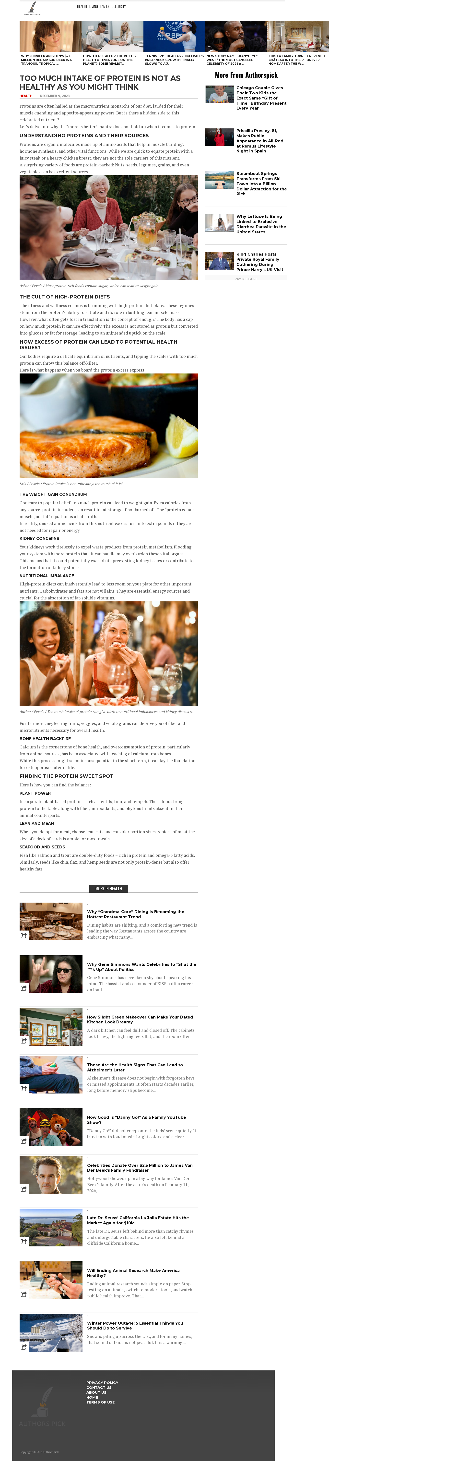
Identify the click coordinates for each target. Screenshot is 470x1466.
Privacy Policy (102, 1382)
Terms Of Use (100, 1402)
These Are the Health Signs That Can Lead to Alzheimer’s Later (135, 1067)
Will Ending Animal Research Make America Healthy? (133, 1273)
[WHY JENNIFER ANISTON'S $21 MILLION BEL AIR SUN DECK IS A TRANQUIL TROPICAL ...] (51, 36)
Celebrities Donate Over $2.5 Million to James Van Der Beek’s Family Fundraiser (140, 1168)
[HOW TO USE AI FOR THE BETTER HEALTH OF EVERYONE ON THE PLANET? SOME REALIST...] (112, 36)
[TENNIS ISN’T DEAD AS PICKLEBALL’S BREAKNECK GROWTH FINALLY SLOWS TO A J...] (174, 36)
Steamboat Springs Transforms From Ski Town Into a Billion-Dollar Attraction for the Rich (261, 183)
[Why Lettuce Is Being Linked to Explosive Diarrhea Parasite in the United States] (219, 230)
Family (104, 6)
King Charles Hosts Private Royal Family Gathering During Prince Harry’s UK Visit (259, 262)
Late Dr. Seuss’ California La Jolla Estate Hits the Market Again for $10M (138, 1220)
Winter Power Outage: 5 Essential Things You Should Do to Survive (135, 1326)
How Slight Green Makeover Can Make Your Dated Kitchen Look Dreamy (140, 1020)
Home (92, 1397)
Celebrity (119, 6)
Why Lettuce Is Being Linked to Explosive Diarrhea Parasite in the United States (261, 224)
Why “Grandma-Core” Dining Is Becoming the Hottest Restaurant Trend (135, 914)
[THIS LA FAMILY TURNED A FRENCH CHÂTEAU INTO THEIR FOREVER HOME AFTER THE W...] (298, 36)
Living (93, 6)
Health (82, 6)
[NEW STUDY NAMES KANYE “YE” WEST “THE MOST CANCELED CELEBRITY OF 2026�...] (236, 36)
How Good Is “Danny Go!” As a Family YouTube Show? (136, 1120)
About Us (96, 1392)
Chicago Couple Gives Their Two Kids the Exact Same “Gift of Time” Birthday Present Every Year (261, 98)
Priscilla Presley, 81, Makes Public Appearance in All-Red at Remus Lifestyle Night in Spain (259, 140)
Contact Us (99, 1387)
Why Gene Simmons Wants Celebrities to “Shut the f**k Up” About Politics (141, 967)
